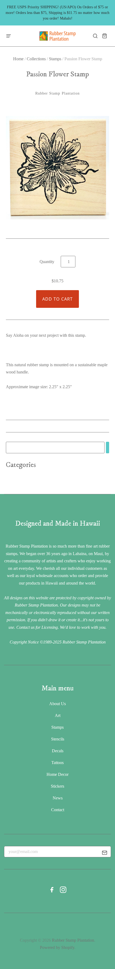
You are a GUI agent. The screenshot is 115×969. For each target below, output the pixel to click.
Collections (36, 59)
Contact (57, 809)
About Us (57, 703)
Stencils (57, 739)
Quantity (47, 261)
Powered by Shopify (57, 947)
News (58, 798)
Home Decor (57, 774)
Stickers (57, 786)
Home (18, 59)
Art (57, 715)
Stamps (55, 59)
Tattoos (57, 762)
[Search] (107, 447)
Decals (57, 751)
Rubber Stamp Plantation (57, 93)
